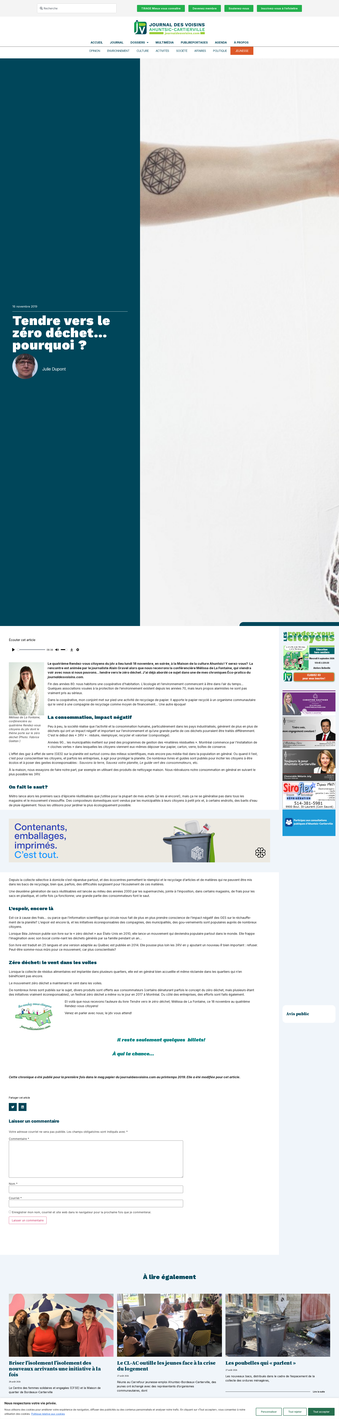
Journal (116, 42)
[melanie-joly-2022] (308, 780)
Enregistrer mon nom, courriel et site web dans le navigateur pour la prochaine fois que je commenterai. (81, 1212)
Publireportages (194, 42)
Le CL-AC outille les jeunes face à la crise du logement (166, 1366)
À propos (241, 42)
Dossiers (137, 42)
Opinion (94, 51)
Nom (13, 1183)
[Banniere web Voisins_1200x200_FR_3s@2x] (139, 861)
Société (181, 51)
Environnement (118, 51)
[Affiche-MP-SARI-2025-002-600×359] (308, 747)
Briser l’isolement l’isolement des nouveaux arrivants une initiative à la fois (55, 1369)
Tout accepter (321, 1411)
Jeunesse (241, 51)
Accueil (97, 42)
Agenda (221, 42)
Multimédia (165, 42)
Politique (220, 51)
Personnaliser (269, 1411)
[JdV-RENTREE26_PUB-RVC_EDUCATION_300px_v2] (308, 681)
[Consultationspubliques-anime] (308, 835)
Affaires (200, 51)
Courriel (15, 1198)
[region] (169, 1408)
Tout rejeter (295, 1411)
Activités (162, 51)
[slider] (31, 649)
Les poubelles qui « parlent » (260, 1363)
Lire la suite (319, 1391)
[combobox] (77, 8)
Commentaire (19, 1138)
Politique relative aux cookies (48, 1413)
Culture (143, 51)
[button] (13, 1107)
